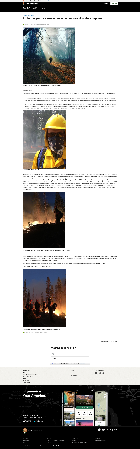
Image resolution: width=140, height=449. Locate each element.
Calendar (111, 11)
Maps (106, 11)
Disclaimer (74, 440)
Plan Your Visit (27, 11)
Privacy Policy (26, 440)
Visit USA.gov (58, 446)
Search (106, 3)
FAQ (73, 373)
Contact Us (26, 382)
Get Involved (51, 11)
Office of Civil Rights (100, 440)
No (55, 358)
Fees (116, 11)
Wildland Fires (27, 332)
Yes (55, 354)
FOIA (24, 442)
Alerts (102, 11)
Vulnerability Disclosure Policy (79, 442)
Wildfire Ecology (43, 332)
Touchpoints (82, 363)
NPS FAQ (49, 442)
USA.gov (97, 438)
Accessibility (26, 438)
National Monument (34, 8)
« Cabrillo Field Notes (28, 15)
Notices (49, 438)
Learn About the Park (39, 11)
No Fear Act (74, 438)
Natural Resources (35, 332)
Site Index (74, 375)
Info (98, 11)
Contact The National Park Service (56, 440)
